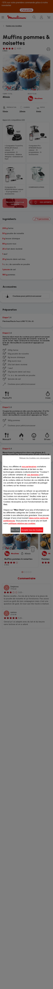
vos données (33, 475)
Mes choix (15, 530)
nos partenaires (29, 466)
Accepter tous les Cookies (31, 530)
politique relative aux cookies (21, 523)
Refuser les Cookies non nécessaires (34, 458)
